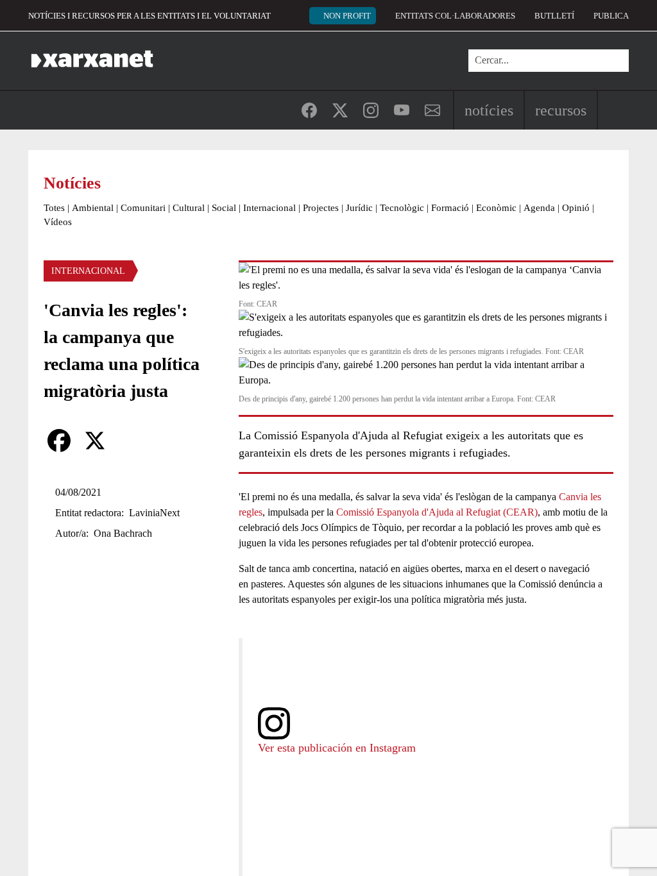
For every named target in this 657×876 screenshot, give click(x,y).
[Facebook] (59, 440)
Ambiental (93, 208)
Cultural (189, 208)
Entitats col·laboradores (455, 16)
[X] (95, 440)
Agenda (539, 208)
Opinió (576, 208)
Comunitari (143, 208)
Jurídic (359, 208)
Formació (450, 208)
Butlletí (554, 16)
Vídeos (58, 222)
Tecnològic (402, 208)
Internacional (269, 208)
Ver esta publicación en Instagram (337, 747)
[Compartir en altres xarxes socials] (130, 440)
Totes (54, 208)
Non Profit (347, 16)
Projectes (321, 208)
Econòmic (496, 208)
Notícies (489, 110)
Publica (611, 16)
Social (224, 208)
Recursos (560, 110)
